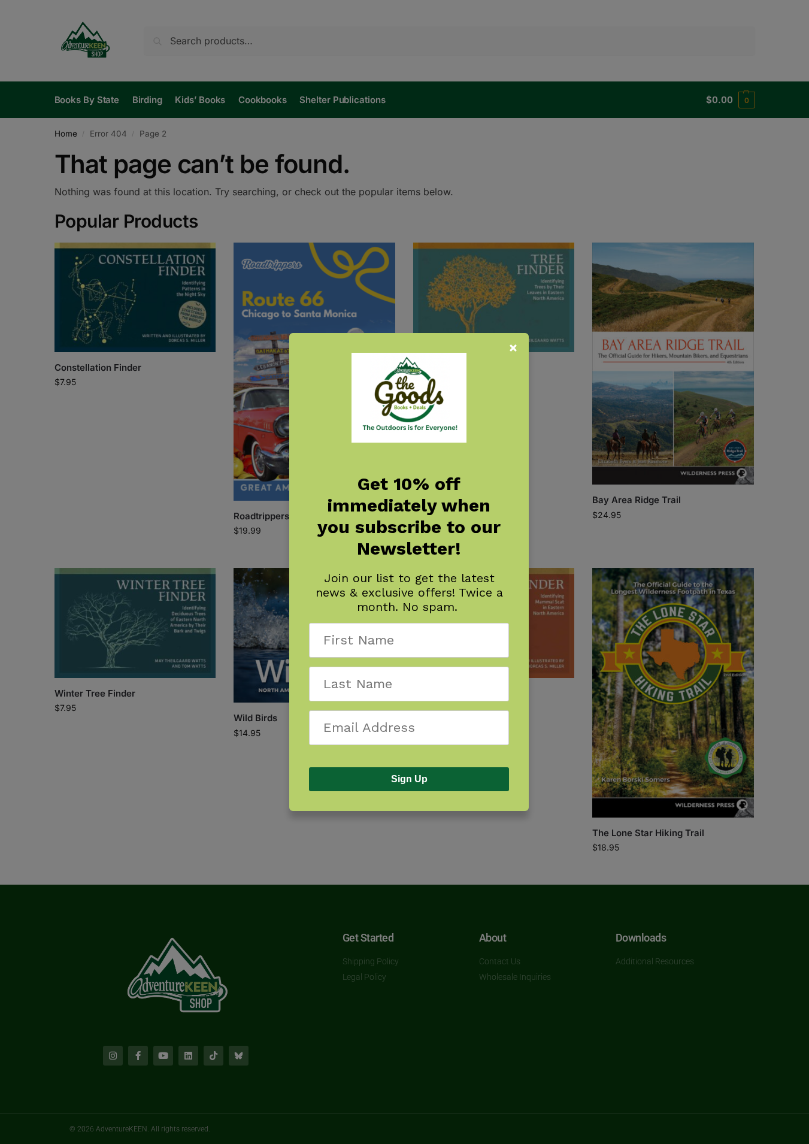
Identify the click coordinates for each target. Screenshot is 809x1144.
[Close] (513, 348)
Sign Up (409, 779)
